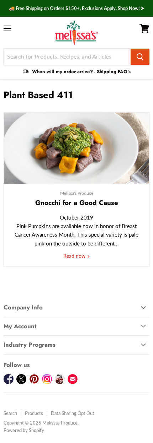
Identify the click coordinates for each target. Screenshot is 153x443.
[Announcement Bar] (76, 8)
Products (34, 413)
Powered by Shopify (24, 430)
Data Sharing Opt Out (72, 413)
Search (10, 413)
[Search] (140, 57)
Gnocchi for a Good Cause (76, 202)
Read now (75, 256)
